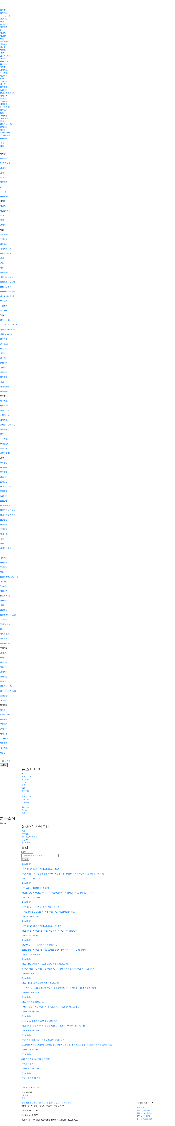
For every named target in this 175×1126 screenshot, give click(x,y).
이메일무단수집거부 (54, 1103)
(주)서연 (140, 1107)
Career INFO (5, 135)
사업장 (3, 33)
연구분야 (4, 58)
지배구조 (4, 95)
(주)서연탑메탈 (143, 1110)
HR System (5, 132)
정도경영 (4, 87)
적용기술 (4, 44)
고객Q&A (4, 118)
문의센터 (4, 121)
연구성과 (4, 61)
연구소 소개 (5, 55)
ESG (2, 78)
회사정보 (4, 10)
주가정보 (4, 73)
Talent (2, 130)
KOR (2, 143)
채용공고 (4, 138)
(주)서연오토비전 (144, 1119)
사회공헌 (4, 104)
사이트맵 (67, 1103)
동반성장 (4, 98)
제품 (2, 38)
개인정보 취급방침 (29, 1103)
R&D (2, 53)
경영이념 (4, 18)
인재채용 (4, 127)
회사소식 (4, 110)
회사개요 (4, 13)
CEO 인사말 (5, 15)
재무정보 (4, 67)
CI (1, 30)
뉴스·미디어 (5, 107)
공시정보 (4, 70)
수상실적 (4, 24)
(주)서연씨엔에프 (144, 1113)
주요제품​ (4, 41)
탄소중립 (4, 84)
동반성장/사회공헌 (29, 837)
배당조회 (4, 75)
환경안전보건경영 (7, 93)
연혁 (2, 21)
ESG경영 (4, 81)
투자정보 (4, 64)
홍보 (2, 112)
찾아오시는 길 (6, 124)
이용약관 (41, 1103)
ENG (2, 146)
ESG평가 (4, 101)
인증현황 (4, 27)
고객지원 (4, 115)
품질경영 (4, 90)
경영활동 (25, 834)
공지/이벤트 (26, 842)
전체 (23, 831)
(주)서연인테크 (143, 1116)
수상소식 (25, 839)
